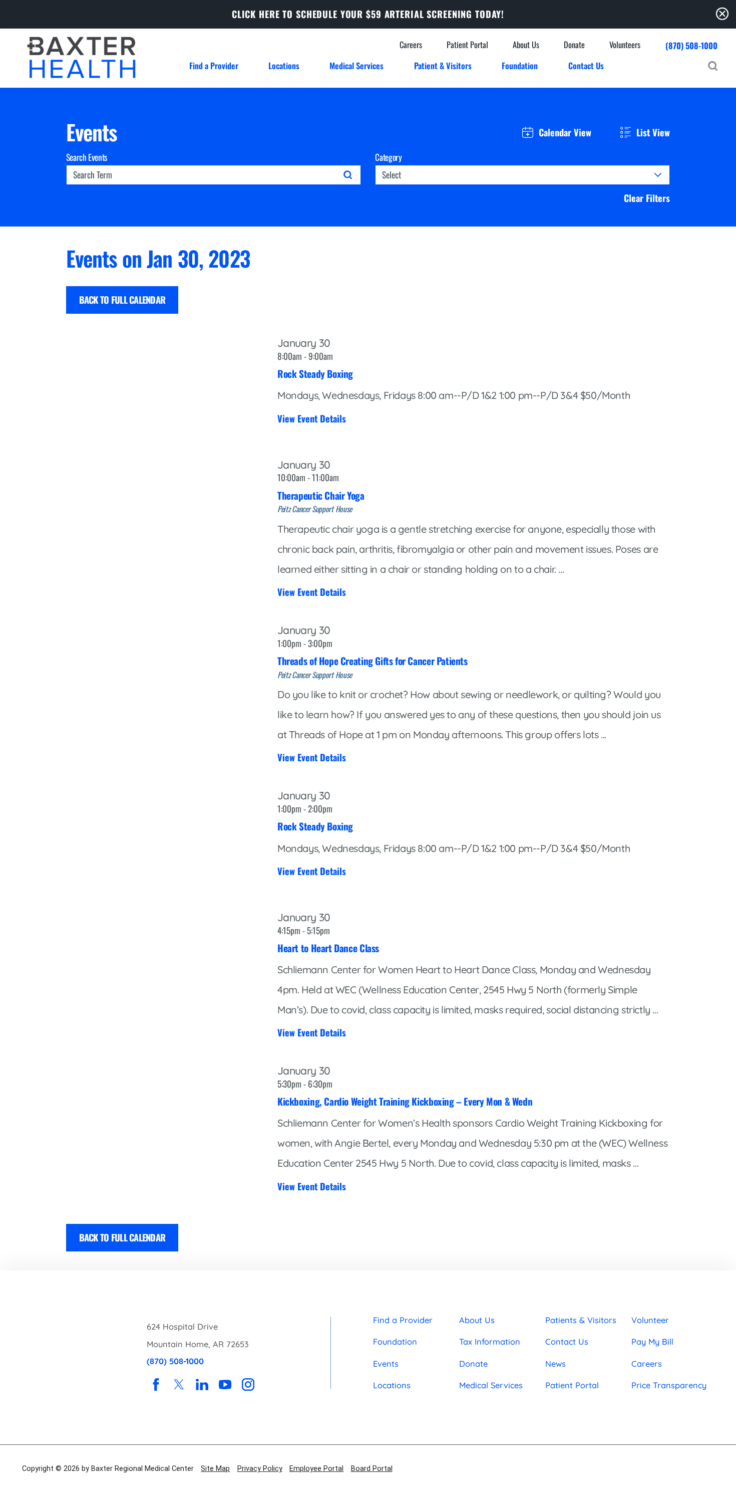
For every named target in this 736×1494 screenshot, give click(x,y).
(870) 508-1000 (691, 46)
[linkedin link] (202, 1384)
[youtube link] (225, 1384)
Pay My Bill (652, 1342)
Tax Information (489, 1342)
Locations (392, 1385)
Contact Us (566, 1342)
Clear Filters (647, 197)
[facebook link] (156, 1384)
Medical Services (491, 1385)
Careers (646, 1364)
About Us (477, 1320)
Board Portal (372, 1468)
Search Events (87, 157)
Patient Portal (572, 1385)
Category (388, 157)
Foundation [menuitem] (520, 65)
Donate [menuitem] (574, 45)
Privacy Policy (259, 1468)
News (555, 1364)
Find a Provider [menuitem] (213, 65)
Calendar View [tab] (565, 132)
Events (386, 1364)
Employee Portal (316, 1468)
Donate (473, 1364)
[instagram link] (248, 1384)
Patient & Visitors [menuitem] (443, 65)
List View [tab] (653, 132)
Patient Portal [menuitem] (467, 45)
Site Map (215, 1468)
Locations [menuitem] (283, 65)
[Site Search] (712, 66)
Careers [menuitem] (411, 45)
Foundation (395, 1342)
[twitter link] (179, 1384)
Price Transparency (668, 1385)
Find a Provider (403, 1320)
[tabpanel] (368, 749)
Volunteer (650, 1320)
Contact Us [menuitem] (586, 65)
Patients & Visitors (580, 1320)
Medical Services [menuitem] (356, 65)
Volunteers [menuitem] (624, 45)
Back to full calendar (122, 299)
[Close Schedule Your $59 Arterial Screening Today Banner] (722, 14)
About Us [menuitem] (526, 45)
